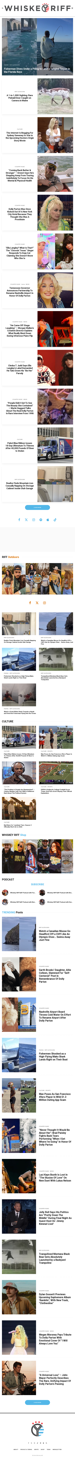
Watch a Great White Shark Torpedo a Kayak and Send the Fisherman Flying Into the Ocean (20, 712)
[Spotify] (40, 1443)
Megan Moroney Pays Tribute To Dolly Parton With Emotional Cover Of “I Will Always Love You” (55, 1339)
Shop (23, 835)
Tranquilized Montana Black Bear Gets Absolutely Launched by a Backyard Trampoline (54, 678)
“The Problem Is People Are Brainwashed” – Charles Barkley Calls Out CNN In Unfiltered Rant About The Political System (19, 791)
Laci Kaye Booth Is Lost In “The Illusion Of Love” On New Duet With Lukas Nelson (55, 1177)
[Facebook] (28, 1443)
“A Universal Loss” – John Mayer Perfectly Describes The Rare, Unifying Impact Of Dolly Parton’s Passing (55, 1379)
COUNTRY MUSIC (20, 166)
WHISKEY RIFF (11, 835)
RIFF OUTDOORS (20, 91)
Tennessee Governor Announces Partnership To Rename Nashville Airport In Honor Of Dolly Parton (19, 292)
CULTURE (20, 129)
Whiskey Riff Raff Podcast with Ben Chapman (26, 902)
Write (36, 1449)
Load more (37, 507)
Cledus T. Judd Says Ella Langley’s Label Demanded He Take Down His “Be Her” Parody (20, 369)
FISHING (6, 673)
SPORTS (49, 751)
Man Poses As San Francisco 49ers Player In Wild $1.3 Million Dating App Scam (56, 755)
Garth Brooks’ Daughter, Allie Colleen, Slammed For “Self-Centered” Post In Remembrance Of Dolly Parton (55, 976)
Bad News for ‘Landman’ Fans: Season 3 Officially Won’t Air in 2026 (18, 826)
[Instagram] (34, 1443)
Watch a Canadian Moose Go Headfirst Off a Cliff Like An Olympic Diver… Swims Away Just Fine (57, 642)
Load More (37, 1402)
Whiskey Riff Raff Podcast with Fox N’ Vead (25, 893)
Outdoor (13, 557)
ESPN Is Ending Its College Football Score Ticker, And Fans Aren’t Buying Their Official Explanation (56, 791)
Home (23, 284)
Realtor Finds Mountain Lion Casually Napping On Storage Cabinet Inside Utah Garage (20, 486)
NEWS (27, 284)
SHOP (42, 1449)
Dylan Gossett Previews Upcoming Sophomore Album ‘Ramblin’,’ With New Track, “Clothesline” (55, 1299)
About (15, 1449)
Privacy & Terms (26, 1449)
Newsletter (57, 1449)
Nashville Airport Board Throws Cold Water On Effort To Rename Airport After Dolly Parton (55, 1016)
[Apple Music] (43, 1443)
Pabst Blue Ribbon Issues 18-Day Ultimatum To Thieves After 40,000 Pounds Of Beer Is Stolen (20, 447)
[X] (31, 1443)
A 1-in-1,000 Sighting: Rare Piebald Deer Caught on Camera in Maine (20, 98)
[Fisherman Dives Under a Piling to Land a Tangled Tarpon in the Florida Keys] (37, 46)
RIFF (5, 557)
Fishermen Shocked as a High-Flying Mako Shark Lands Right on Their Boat (18, 677)
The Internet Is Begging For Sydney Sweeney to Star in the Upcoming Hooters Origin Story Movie (20, 137)
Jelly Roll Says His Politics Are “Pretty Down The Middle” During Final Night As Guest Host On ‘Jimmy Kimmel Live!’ (55, 1218)
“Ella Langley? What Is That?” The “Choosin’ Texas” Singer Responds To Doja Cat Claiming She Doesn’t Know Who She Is (20, 253)
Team (48, 1449)
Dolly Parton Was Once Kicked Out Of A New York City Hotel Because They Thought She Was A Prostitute (19, 214)
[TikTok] (37, 1443)
